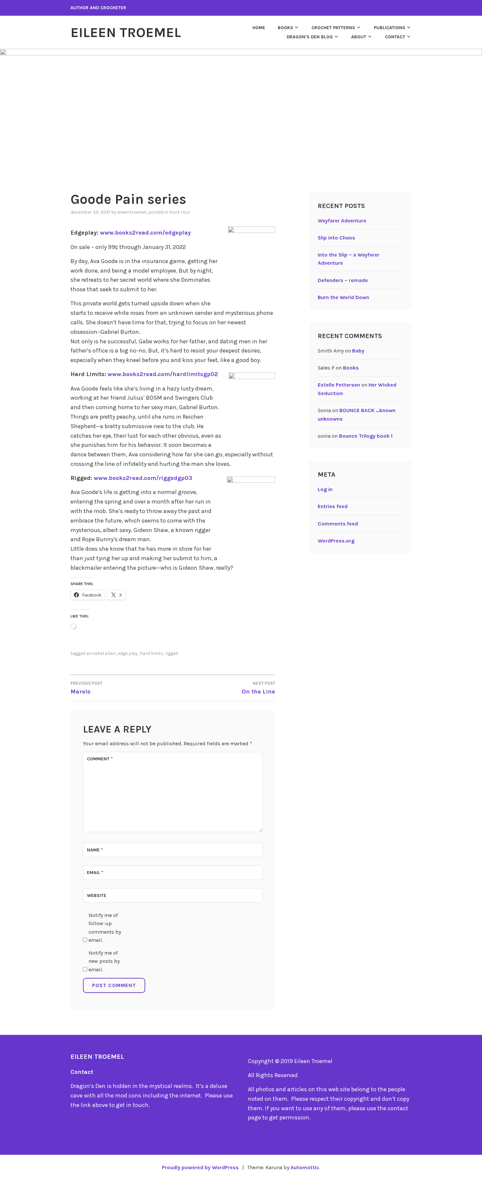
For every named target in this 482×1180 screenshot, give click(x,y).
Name (95, 850)
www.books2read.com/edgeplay (145, 232)
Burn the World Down (343, 297)
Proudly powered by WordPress (200, 1167)
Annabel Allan (101, 653)
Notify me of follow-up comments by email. (105, 927)
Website (96, 895)
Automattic (305, 1167)
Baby (358, 351)
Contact (395, 37)
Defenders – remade (343, 280)
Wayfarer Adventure (342, 221)
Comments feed (338, 524)
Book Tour (179, 212)
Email (95, 872)
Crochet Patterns (333, 27)
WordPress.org (336, 541)
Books (285, 27)
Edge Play (128, 653)
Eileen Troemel (125, 32)
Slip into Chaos (336, 238)
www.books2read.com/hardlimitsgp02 (163, 374)
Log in (325, 489)
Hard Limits (151, 653)
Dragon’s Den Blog (310, 37)
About (358, 37)
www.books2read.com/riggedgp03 (143, 478)
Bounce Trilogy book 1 (365, 436)
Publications (389, 27)
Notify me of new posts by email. (104, 961)
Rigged (171, 653)
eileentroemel (131, 212)
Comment (100, 759)
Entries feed (333, 506)
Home (258, 27)
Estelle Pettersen (339, 385)
